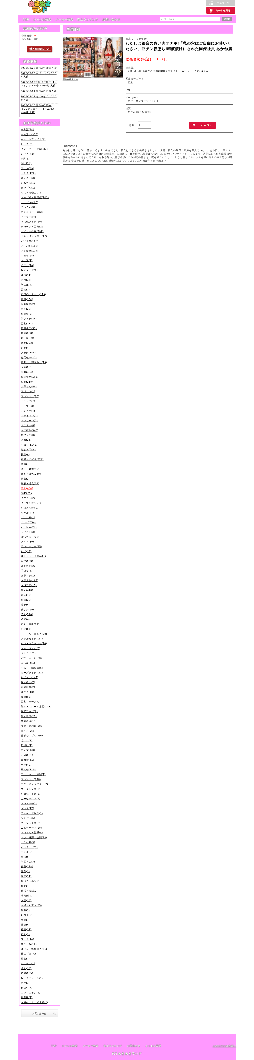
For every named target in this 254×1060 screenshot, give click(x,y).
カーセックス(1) (30, 798)
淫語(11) (26, 275)
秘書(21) (26, 929)
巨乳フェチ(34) (30, 701)
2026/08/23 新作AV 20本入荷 (39, 68)
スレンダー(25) (30, 396)
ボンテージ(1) (29, 847)
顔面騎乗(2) (28, 304)
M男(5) (25, 158)
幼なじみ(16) (29, 944)
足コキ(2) (27, 915)
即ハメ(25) (27, 730)
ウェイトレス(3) (30, 789)
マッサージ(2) (29, 420)
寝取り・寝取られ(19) (34, 362)
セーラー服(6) (29, 217)
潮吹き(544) (28, 449)
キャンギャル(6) (30, 648)
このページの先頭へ (224, 1046)
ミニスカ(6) (28, 425)
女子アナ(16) (29, 575)
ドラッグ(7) (28, 401)
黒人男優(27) (29, 716)
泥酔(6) (25, 604)
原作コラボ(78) (30, 881)
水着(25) (26, 439)
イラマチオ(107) (31, 503)
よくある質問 (153, 1046)
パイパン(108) (29, 246)
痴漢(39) (26, 600)
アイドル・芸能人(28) (34, 634)
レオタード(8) (29, 270)
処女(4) (25, 347)
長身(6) (25, 924)
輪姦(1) (25, 478)
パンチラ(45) (29, 410)
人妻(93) (26, 367)
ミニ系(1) (27, 260)
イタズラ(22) (29, 498)
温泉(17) (26, 280)
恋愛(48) (26, 764)
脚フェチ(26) (29, 318)
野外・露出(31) (30, 624)
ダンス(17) (27, 808)
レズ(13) (26, 551)
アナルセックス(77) (33, 638)
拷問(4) (25, 886)
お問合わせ (133, 1046)
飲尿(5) (25, 856)
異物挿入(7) (28, 682)
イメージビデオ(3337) (34, 149)
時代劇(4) (27, 895)
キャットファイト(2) (33, 139)
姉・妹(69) (27, 338)
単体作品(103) (29, 376)
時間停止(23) (29, 566)
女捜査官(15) (29, 585)
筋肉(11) (26, 876)
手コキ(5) (27, 570)
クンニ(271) (28, 653)
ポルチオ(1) (28, 963)
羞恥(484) (27, 488)
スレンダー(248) (31, 779)
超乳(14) (26, 968)
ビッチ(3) (27, 144)
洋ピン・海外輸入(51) (34, 949)
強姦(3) (25, 871)
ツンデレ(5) (28, 818)
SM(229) (26, 493)
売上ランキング (87, 19)
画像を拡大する (70, 79)
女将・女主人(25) (31, 905)
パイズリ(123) (29, 241)
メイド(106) (28, 541)
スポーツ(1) (28, 391)
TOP (26, 19)
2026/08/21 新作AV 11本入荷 (38, 91)
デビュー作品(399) (32, 231)
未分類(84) (27, 129)
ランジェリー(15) (31, 546)
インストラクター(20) (34, 643)
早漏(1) (25, 910)
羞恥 (130, 82)
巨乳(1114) (28, 323)
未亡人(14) (27, 939)
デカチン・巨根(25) (33, 226)
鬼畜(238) (27, 866)
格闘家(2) (27, 997)
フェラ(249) (28, 255)
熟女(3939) (28, 342)
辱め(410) (27, 590)
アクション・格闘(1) (33, 774)
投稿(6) (25, 454)
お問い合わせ (111, 19)
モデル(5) (27, 852)
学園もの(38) (29, 861)
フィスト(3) (28, 532)
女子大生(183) (29, 580)
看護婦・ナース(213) (33, 294)
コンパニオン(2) (30, 992)
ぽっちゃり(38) (30, 537)
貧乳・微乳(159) (31, 473)
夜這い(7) (27, 987)
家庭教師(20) (29, 687)
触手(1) (25, 983)
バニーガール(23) (31, 658)
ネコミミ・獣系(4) (32, 832)
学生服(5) (27, 284)
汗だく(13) (27, 692)
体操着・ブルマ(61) (33, 735)
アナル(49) (27, 168)
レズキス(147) (29, 677)
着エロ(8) (27, 740)
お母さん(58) (29, 386)
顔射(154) (27, 299)
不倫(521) (27, 755)
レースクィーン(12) (33, 978)
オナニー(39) (29, 178)
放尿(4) (25, 619)
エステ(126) (28, 173)
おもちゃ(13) (29, 183)
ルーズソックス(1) (32, 672)
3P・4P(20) (28, 153)
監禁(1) (25, 289)
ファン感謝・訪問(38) (34, 837)
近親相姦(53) (29, 328)
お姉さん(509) (29, 507)
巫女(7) (25, 958)
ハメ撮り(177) (29, 251)
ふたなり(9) (28, 842)
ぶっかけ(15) (29, 663)
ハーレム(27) (29, 527)
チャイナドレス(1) (32, 813)
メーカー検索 (64, 19)
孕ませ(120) (28, 769)
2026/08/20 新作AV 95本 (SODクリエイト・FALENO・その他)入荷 (39, 109)
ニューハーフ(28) (31, 827)
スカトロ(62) (29, 803)
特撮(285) (27, 973)
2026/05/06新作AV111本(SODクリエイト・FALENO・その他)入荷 (168, 71)
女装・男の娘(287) (32, 725)
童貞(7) (25, 464)
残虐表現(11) (29, 721)
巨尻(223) (27, 561)
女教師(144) (28, 352)
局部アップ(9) (29, 711)
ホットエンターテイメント (143, 101)
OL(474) (26, 163)
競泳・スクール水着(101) (36, 706)
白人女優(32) (29, 750)
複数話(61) (27, 759)
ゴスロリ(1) (28, 517)
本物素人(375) (29, 134)
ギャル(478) (28, 512)
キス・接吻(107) (31, 192)
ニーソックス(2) (30, 823)
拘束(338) (27, 333)
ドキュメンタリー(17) (34, 236)
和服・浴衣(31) (30, 483)
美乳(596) (27, 614)
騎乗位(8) (27, 313)
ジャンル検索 (42, 19)
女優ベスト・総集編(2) (34, 1002)
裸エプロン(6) (29, 953)
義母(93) (26, 696)
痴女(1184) (28, 381)
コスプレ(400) (29, 202)
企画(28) (26, 309)
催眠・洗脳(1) (29, 890)
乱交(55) (26, 629)
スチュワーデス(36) (33, 212)
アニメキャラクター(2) (34, 784)
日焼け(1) (27, 745)
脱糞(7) (25, 920)
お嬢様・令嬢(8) (30, 793)
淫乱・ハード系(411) (33, 556)
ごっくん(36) (29, 207)
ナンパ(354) (28, 522)
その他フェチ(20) (31, 221)
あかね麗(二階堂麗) (139, 112)
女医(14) (26, 900)
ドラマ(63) (27, 406)
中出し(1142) (29, 444)
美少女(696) (28, 609)
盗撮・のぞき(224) (32, 459)
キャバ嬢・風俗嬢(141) (35, 197)
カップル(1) (28, 187)
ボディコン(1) (29, 415)
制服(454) (27, 372)
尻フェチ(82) (29, 435)
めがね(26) (27, 265)
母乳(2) (25, 934)
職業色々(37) (29, 357)
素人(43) (26, 595)
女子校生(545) (29, 430)
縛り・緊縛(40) (30, 469)
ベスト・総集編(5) (32, 667)
